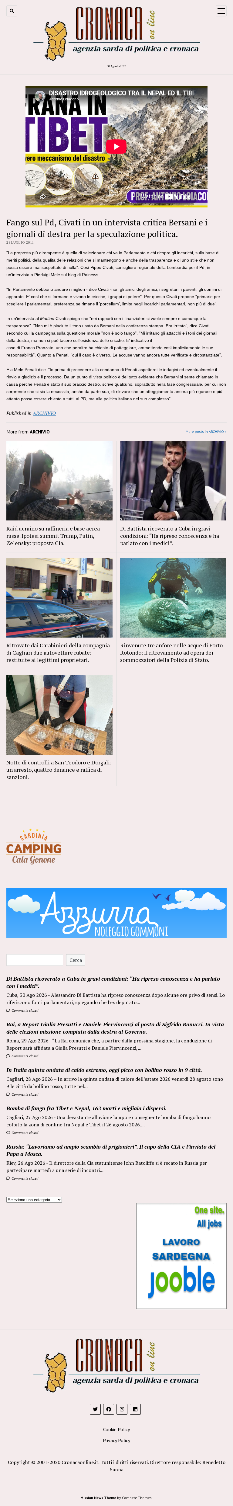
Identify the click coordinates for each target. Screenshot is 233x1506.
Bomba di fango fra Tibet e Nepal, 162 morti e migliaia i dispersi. (86, 1108)
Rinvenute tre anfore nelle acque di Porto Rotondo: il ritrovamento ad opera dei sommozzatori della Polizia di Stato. (171, 652)
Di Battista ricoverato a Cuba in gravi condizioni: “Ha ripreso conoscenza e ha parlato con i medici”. (169, 536)
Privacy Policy (116, 1440)
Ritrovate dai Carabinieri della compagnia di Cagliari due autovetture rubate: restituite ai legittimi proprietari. (58, 652)
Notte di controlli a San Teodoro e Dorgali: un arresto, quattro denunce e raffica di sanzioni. (58, 770)
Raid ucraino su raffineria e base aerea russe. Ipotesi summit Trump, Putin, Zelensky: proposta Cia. (53, 536)
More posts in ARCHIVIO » (206, 431)
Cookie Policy (116, 1429)
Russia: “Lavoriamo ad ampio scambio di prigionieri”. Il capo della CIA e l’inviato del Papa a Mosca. (110, 1150)
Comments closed (24, 1010)
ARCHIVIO (44, 413)
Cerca (75, 960)
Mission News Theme (98, 1497)
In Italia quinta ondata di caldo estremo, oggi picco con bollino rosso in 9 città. (104, 1069)
